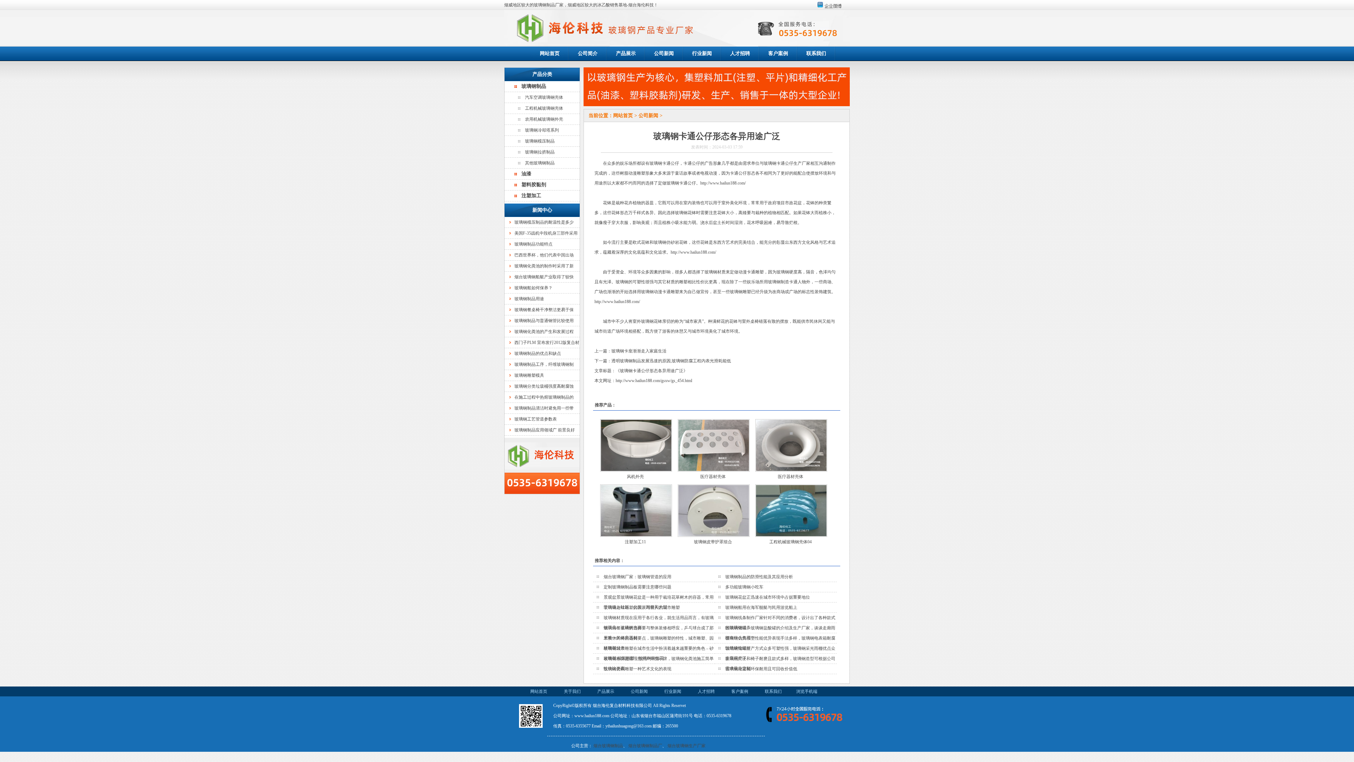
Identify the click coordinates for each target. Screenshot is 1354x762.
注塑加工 (531, 195)
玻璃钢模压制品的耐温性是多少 (544, 222)
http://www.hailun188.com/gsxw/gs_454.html (654, 380)
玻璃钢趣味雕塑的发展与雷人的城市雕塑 (642, 607)
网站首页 (550, 53)
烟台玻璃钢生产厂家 (686, 745)
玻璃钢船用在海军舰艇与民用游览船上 (761, 607)
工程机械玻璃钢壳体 (544, 108)
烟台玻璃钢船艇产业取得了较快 (544, 276)
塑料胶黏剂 (534, 184)
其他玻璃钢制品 (540, 163)
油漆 (526, 173)
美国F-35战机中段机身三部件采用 (546, 233)
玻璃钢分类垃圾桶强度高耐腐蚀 (544, 386)
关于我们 (572, 691)
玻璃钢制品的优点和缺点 (537, 353)
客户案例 (778, 53)
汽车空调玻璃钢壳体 (544, 97)
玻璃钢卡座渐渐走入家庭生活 (638, 351)
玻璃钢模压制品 (540, 141)
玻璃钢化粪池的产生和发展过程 (544, 331)
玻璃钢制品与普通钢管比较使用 (544, 320)
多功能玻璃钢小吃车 (744, 587)
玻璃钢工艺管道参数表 (535, 419)
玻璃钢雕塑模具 (529, 375)
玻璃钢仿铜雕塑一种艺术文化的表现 (637, 668)
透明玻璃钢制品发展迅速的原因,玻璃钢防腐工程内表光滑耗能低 (671, 360)
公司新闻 (664, 53)
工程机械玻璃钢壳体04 (790, 541)
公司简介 (588, 53)
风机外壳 (635, 476)
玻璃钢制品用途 (529, 298)
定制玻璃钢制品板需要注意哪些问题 (637, 587)
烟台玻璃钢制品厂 (645, 745)
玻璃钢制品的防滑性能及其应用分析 (759, 576)
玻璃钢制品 (534, 86)
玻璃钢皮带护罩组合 (713, 541)
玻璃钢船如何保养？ (533, 287)
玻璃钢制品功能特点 (533, 244)
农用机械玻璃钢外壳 (544, 119)
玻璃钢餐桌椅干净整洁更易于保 (544, 309)
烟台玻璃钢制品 (608, 745)
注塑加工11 (635, 541)
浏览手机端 (806, 691)
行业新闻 (702, 53)
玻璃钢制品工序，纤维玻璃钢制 (544, 364)
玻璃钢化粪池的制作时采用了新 (544, 266)
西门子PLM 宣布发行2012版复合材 (546, 342)
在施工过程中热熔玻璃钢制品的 (544, 397)
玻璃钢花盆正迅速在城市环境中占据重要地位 (767, 597)
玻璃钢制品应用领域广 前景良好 (544, 430)
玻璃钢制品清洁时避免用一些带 (544, 408)
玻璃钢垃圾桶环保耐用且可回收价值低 (761, 668)
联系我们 (816, 53)
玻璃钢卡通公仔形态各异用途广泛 (651, 370)
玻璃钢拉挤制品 (540, 152)
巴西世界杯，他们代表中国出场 (544, 255)
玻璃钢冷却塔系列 (542, 130)
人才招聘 (740, 53)
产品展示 (626, 53)
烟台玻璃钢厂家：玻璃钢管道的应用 (637, 576)
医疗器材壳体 (713, 476)
